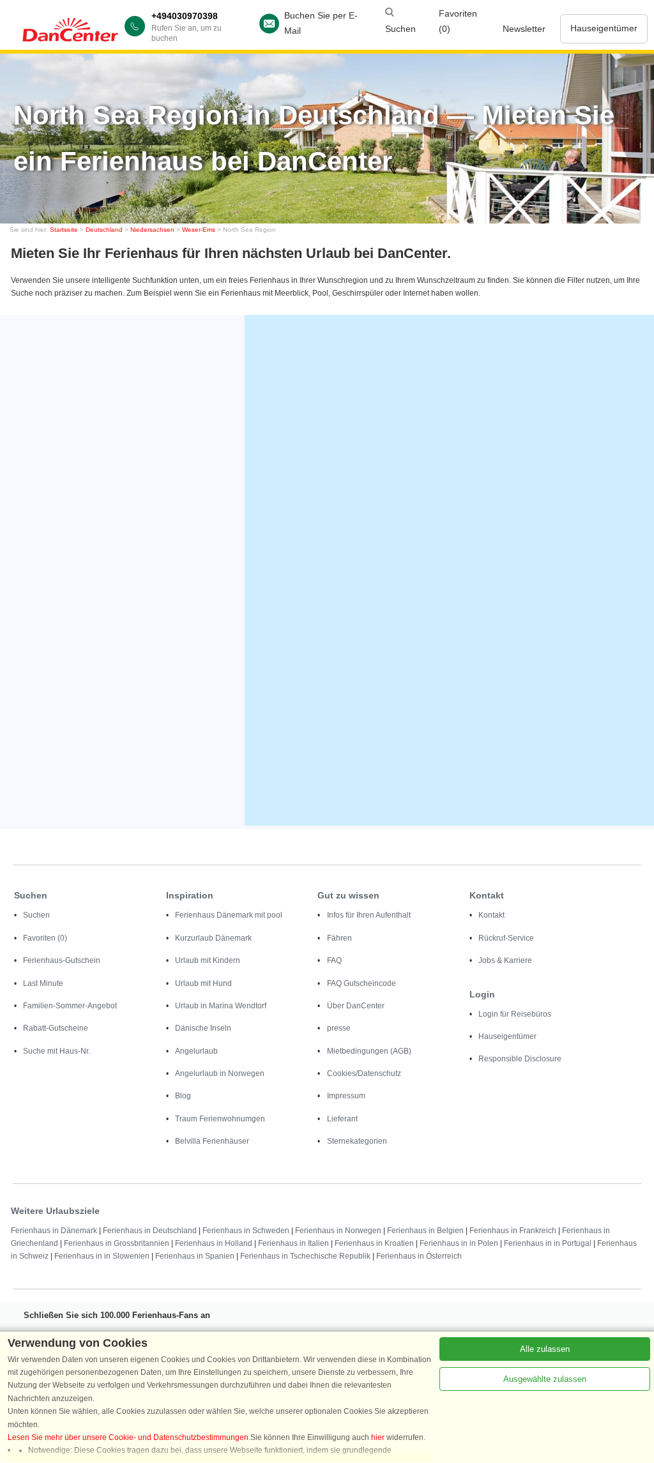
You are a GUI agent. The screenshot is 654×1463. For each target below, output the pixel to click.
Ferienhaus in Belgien (425, 1230)
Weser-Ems (198, 229)
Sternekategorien (357, 1141)
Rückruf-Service (506, 938)
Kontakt (491, 915)
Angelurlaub (196, 1051)
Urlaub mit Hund (203, 983)
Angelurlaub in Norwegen (219, 1073)
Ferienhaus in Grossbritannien (116, 1243)
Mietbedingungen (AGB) (369, 1051)
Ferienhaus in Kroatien (374, 1243)
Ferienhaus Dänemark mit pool (228, 915)
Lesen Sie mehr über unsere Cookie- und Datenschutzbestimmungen (128, 1437)
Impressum (346, 1095)
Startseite (64, 229)
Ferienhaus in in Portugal (547, 1243)
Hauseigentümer (603, 28)
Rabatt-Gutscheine (55, 1028)
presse (339, 1028)
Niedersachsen (152, 229)
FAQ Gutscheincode (361, 983)
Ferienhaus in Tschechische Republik (305, 1256)
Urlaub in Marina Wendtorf (220, 1005)
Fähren (339, 938)
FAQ (334, 960)
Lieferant (342, 1118)
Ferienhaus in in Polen (459, 1243)
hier (377, 1437)
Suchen (36, 915)
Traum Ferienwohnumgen (220, 1118)
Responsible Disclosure (519, 1058)
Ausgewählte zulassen (544, 1379)
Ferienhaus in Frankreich (512, 1230)
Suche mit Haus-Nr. (56, 1051)
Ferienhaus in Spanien (194, 1256)
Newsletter (524, 29)
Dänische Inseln (203, 1028)
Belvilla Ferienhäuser (212, 1141)
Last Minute (43, 983)
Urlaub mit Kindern (207, 960)
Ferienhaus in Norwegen (338, 1230)
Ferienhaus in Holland (213, 1243)
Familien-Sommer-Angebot (70, 1005)
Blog (183, 1095)
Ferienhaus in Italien (293, 1243)
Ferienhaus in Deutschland (150, 1230)
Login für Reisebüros (514, 1014)
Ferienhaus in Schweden (245, 1230)
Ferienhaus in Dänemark (54, 1230)
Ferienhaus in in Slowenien (101, 1256)
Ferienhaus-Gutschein (61, 960)
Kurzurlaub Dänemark (213, 938)
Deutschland (104, 229)
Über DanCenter (355, 1005)
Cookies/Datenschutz (364, 1073)
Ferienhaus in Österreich (419, 1256)
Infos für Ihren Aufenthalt (369, 915)
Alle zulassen (545, 1349)
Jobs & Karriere (505, 960)
